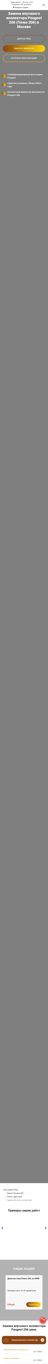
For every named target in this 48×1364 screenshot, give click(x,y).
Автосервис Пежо (11, 1190)
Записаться (33, 1304)
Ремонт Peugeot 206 (15, 1193)
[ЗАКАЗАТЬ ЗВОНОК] (43, 1320)
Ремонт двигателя (14, 1197)
